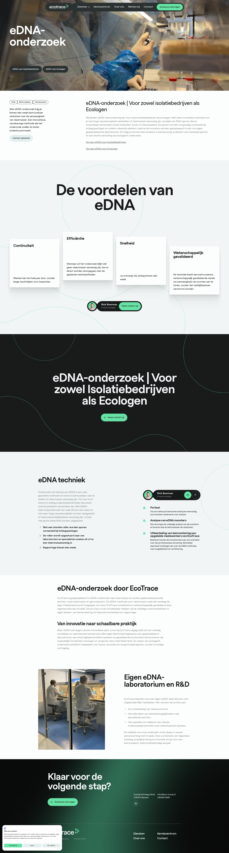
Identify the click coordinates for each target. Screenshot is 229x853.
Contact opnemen (21, 138)
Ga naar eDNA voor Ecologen (102, 149)
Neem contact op (130, 306)
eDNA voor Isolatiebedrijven (26, 69)
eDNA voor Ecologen (55, 69)
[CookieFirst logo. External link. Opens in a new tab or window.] (5, 828)
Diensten (82, 7)
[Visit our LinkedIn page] (136, 803)
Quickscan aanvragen (170, 7)
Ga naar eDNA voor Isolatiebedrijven (106, 142)
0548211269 (163, 797)
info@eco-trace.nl (166, 795)
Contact (148, 7)
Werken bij (134, 7)
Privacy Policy (80, 839)
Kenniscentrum (102, 7)
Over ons (119, 7)
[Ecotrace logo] (59, 7)
